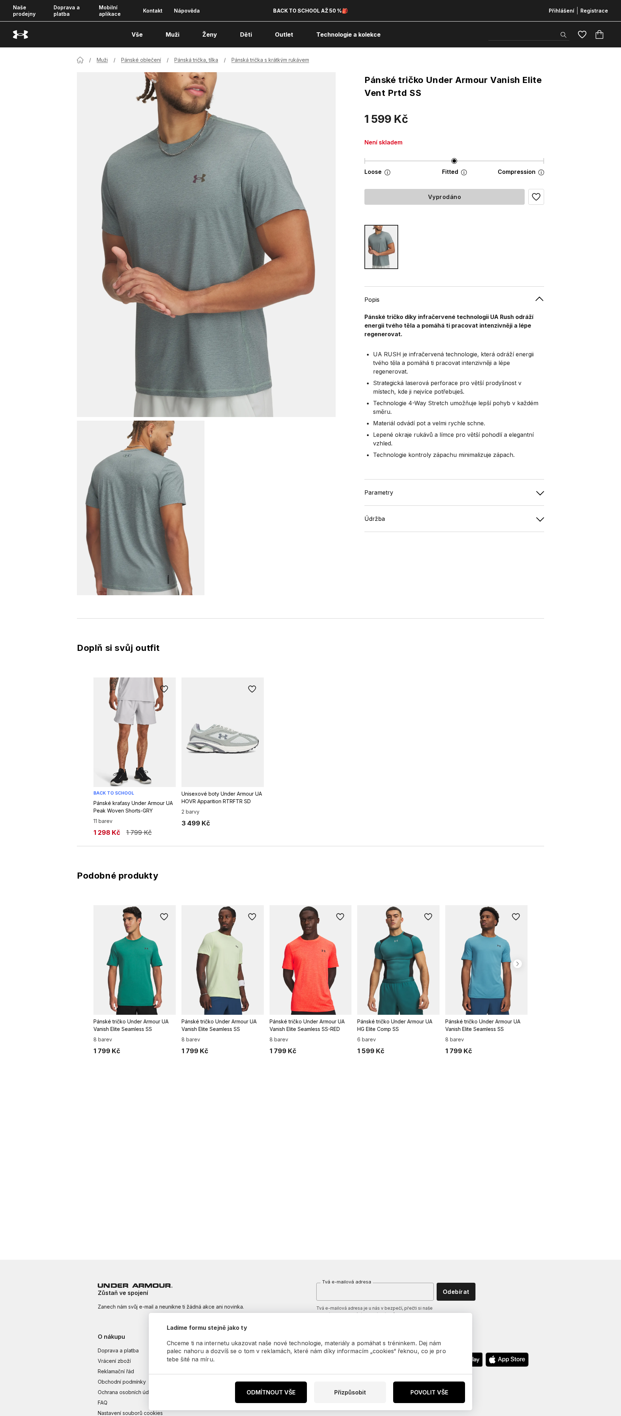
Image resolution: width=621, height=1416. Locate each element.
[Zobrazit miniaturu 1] (140, 508)
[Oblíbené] (582, 34)
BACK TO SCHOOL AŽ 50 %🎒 (310, 11)
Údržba (374, 518)
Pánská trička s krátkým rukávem (270, 60)
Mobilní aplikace (110, 10)
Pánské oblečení (141, 60)
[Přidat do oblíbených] (164, 689)
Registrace (594, 11)
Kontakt (152, 11)
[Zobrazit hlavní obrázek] (206, 244)
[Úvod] (80, 60)
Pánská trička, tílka (196, 60)
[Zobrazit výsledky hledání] (563, 35)
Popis (372, 299)
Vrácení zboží (114, 1361)
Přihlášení (561, 11)
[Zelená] (381, 247)
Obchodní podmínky (122, 1382)
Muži (102, 60)
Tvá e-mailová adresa (346, 1282)
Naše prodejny (24, 10)
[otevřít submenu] (149, 34)
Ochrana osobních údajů (127, 1392)
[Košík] (599, 34)
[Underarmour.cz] (20, 34)
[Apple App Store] (507, 1359)
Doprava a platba (67, 10)
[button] (536, 197)
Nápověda (187, 11)
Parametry (378, 492)
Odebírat (456, 1291)
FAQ (102, 1402)
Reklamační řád (116, 1371)
